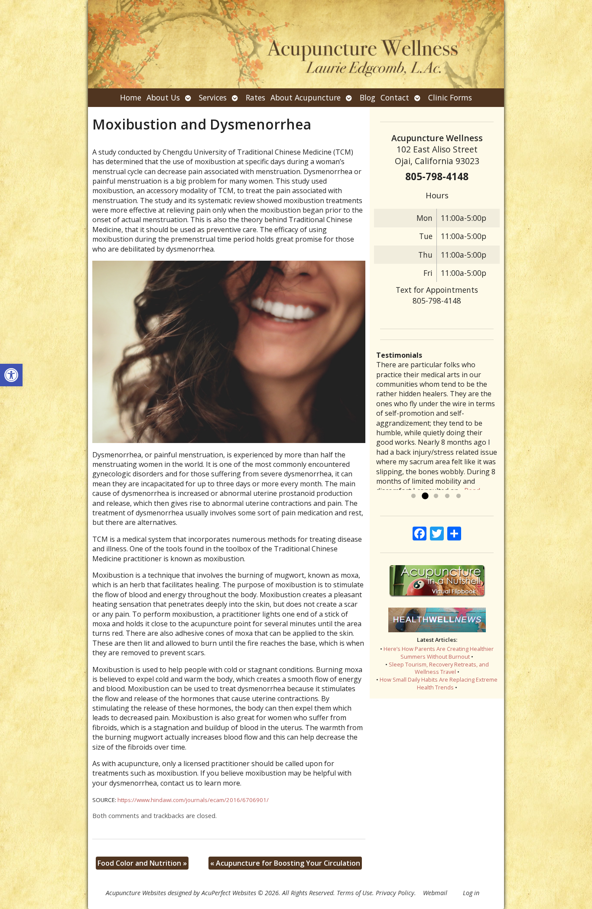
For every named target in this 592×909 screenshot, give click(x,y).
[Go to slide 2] (424, 496)
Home (130, 97)
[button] (11, 375)
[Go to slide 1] (413, 496)
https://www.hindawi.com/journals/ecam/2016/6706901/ (193, 800)
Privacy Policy (395, 893)
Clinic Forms (450, 97)
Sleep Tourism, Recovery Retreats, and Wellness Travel (439, 668)
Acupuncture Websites (136, 893)
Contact (395, 97)
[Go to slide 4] (447, 496)
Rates (255, 97)
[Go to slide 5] (458, 496)
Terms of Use (354, 893)
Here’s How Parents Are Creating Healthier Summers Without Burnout (439, 652)
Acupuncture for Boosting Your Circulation (285, 863)
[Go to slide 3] (436, 496)
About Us (163, 97)
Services (213, 97)
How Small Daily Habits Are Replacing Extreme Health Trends (439, 683)
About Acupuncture (305, 97)
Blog (367, 97)
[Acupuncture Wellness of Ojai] (296, 44)
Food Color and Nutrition (142, 863)
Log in (471, 893)
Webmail (435, 893)
